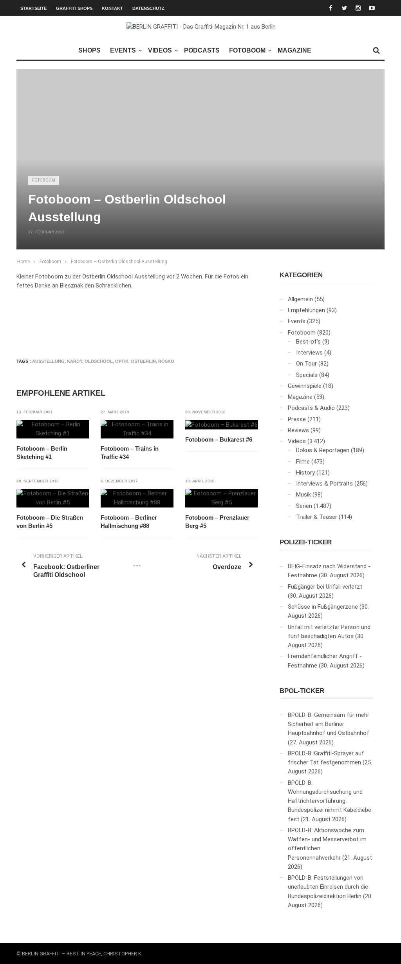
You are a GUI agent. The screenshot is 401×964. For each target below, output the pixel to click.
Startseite (33, 8)
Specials (307, 374)
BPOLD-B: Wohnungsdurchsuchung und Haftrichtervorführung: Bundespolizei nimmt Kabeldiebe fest (329, 801)
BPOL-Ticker (302, 691)
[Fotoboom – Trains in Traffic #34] (137, 429)
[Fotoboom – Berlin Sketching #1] (52, 429)
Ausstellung (48, 361)
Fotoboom (247, 50)
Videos (160, 50)
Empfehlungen (306, 310)
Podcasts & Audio (311, 407)
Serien (304, 505)
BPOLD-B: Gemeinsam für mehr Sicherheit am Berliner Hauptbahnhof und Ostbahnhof (328, 724)
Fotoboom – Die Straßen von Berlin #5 (49, 521)
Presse (297, 419)
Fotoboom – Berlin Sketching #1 (41, 452)
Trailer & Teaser (316, 516)
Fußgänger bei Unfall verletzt (325, 586)
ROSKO (166, 361)
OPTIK (121, 361)
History (305, 472)
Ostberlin (143, 361)
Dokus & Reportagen (322, 450)
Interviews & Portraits (324, 483)
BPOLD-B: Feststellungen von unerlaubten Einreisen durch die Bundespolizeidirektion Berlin (328, 887)
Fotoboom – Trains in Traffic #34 (130, 452)
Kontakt (112, 8)
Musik (303, 494)
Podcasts (202, 50)
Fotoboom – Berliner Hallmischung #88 (129, 521)
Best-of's (308, 341)
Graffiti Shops (74, 8)
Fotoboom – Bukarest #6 (218, 439)
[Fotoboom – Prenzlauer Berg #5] (221, 498)
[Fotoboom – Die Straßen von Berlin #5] (52, 498)
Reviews (298, 430)
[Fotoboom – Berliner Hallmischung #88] (137, 498)
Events (123, 50)
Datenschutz (148, 8)
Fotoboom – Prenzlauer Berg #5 (217, 521)
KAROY (74, 361)
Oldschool (99, 361)
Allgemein (300, 299)
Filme (303, 461)
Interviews (309, 352)
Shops (89, 50)
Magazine (294, 50)
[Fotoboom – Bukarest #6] (221, 424)
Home (23, 261)
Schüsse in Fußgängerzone (323, 606)
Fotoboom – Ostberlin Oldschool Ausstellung (119, 261)
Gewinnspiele (305, 385)
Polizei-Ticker (306, 542)
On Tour (306, 363)
